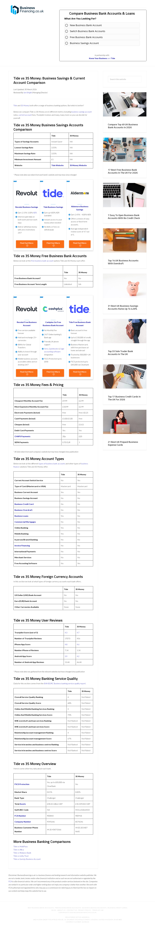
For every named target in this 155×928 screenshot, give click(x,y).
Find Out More (26, 243)
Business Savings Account (84, 43)
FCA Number (20, 816)
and (100, 58)
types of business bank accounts (52, 463)
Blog (54, 910)
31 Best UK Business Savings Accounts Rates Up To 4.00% (123, 307)
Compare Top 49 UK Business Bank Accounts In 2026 (123, 126)
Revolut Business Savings (26, 207)
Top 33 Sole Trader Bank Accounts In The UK (120, 352)
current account (25, 115)
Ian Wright (28, 92)
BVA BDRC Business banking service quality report (65, 683)
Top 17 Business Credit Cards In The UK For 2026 (124, 398)
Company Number (23, 821)
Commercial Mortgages (25, 522)
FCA (10, 881)
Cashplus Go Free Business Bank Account (53, 323)
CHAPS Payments (22, 436)
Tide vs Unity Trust (21, 856)
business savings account (81, 112)
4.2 (78, 656)
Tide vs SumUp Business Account (27, 859)
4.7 (78, 632)
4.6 (78, 644)
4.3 (66, 632)
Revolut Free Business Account (27, 323)
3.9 (66, 656)
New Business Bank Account (86, 25)
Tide (113, 58)
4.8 (66, 644)
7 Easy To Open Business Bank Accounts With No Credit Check (124, 216)
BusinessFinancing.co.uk (27, 10)
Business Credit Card (24, 504)
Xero (46, 349)
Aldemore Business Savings (79, 208)
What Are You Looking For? (80, 18)
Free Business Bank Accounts (86, 37)
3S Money (25, 105)
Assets (23, 804)
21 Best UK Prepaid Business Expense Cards (123, 443)
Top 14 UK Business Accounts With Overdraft (123, 262)
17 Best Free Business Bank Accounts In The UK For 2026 (123, 171)
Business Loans (21, 516)
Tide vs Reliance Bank (22, 853)
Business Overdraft (23, 510)
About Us (61, 910)
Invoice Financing (22, 545)
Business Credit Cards (117, 908)
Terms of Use (98, 910)
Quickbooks (53, 349)
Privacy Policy (84, 910)
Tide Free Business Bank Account (80, 323)
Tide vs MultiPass (20, 846)
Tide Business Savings (53, 207)
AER (35, 213)
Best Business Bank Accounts (41, 908)
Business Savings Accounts (94, 908)
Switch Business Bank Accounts (87, 31)
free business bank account (42, 261)
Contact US (72, 910)
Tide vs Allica (18, 849)
